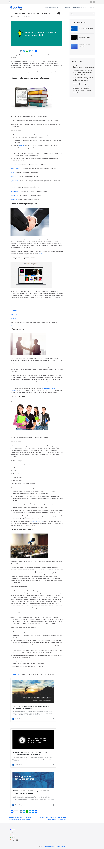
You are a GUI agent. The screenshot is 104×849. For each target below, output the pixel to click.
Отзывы (92, 8)
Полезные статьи (79, 8)
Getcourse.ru (14, 191)
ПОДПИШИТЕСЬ (16, 675)
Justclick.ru (14, 199)
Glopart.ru (13, 176)
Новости (66, 8)
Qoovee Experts (16, 16)
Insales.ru (13, 318)
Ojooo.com (14, 310)
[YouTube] (94, 2)
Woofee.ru (13, 187)
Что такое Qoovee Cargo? (80, 84)
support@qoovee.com (16, 2)
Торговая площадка (52, 8)
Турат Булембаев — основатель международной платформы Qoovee (83, 66)
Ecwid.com (14, 314)
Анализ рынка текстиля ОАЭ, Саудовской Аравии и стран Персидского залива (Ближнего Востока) (82, 89)
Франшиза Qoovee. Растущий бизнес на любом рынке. (86, 28)
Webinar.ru (13, 195)
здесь (14, 150)
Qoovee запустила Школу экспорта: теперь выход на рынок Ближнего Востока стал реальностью (83, 78)
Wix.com (13, 306)
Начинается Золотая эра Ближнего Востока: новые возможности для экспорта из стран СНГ (82, 72)
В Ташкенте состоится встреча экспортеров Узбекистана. (84, 37)
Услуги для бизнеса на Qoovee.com (84, 45)
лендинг (21, 146)
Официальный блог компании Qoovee (54, 846)
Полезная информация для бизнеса (21, 815)
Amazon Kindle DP (16, 168)
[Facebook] (91, 2)
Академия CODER (37, 521)
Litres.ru (13, 172)
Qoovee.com (14, 181)
